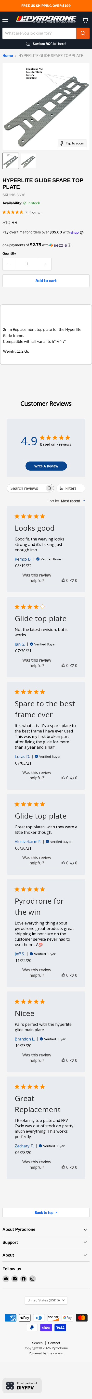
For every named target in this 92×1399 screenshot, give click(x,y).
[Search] (83, 33)
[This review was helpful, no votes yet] (63, 580)
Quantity (9, 253)
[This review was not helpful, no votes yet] (72, 580)
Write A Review (46, 466)
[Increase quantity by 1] (45, 264)
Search (37, 1343)
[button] (46, 245)
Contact (54, 1343)
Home (7, 56)
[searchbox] (26, 488)
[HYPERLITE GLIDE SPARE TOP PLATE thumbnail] (11, 161)
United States (43, 1300)
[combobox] (39, 33)
